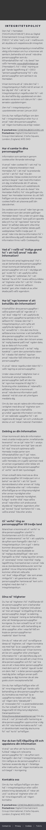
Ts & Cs (39, 826)
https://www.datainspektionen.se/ (19, 716)
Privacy (18, 826)
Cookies (28, 826)
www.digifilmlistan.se (27, 63)
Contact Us (6, 826)
